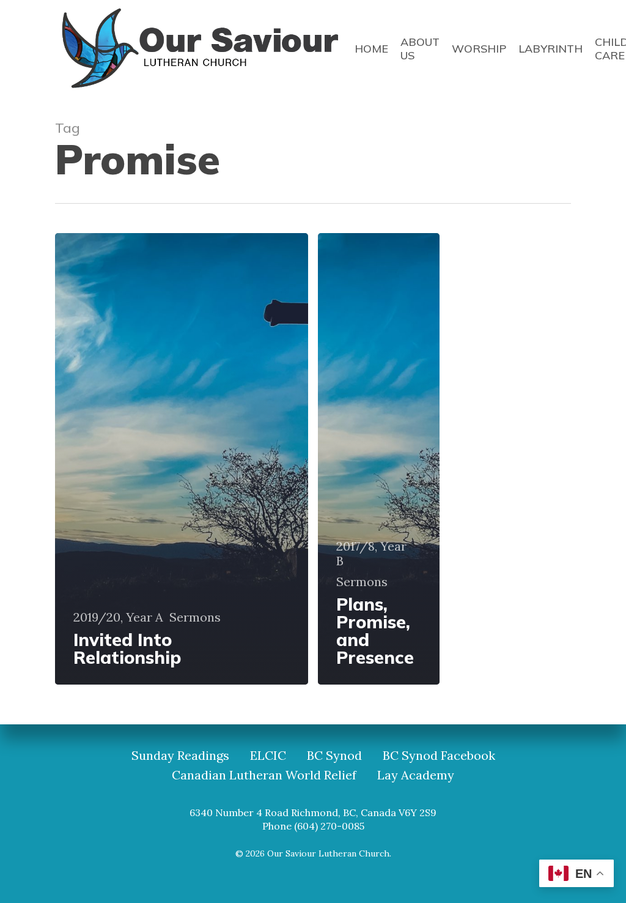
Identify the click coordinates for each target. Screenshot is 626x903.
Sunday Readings (180, 755)
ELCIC (268, 755)
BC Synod (334, 755)
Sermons (195, 617)
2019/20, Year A (118, 617)
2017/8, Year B (371, 553)
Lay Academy (415, 775)
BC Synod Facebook (439, 755)
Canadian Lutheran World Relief (264, 775)
